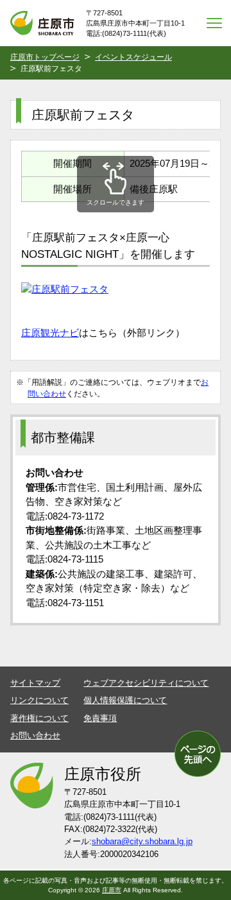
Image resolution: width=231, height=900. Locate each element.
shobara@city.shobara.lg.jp (142, 841)
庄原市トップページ (45, 57)
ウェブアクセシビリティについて (146, 683)
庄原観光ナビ (50, 332)
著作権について (39, 718)
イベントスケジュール (133, 57)
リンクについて (39, 700)
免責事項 (100, 718)
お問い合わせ (35, 735)
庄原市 (111, 890)
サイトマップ (35, 683)
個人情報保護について (125, 700)
